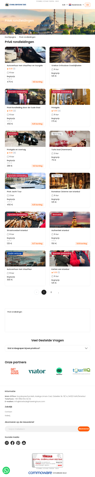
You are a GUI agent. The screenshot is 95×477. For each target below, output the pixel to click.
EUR (63, 5)
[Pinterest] (18, 443)
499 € (9, 202)
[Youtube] (24, 443)
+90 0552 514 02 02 (18, 399)
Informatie (10, 391)
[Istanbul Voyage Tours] (18, 4)
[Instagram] (7, 443)
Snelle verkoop (15, 253)
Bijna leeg (57, 134)
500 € (9, 79)
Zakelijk (8, 406)
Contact (8, 411)
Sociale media (12, 437)
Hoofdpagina (10, 37)
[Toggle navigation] (87, 5)
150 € (9, 240)
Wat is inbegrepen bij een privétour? (23, 348)
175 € (53, 240)
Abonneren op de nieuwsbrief (19, 422)
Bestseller (57, 49)
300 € (9, 163)
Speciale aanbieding (17, 91)
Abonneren (84, 429)
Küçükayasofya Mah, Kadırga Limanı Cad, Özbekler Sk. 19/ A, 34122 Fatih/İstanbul (45, 396)
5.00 (12, 68)
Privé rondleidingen (27, 37)
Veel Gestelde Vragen (47, 340)
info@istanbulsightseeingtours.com (25, 401)
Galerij (7, 415)
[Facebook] (12, 443)
